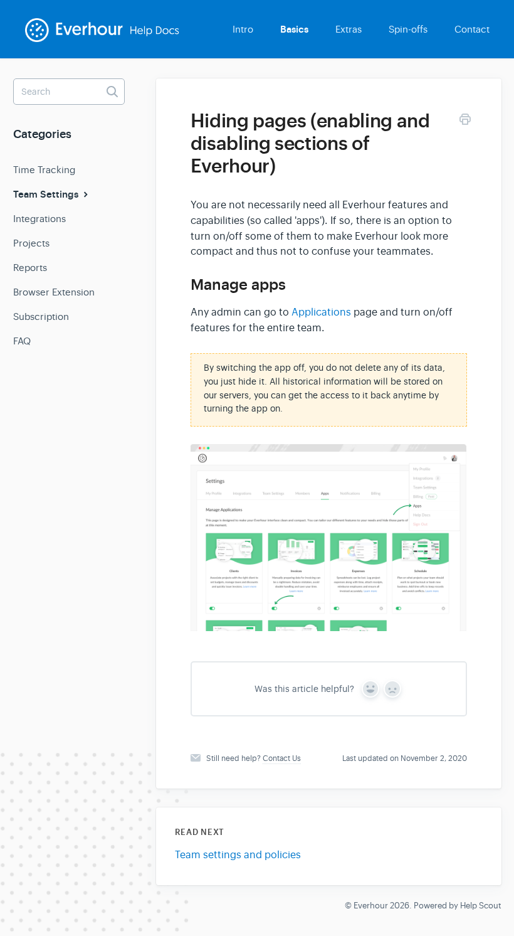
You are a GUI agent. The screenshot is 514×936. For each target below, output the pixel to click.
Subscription (41, 316)
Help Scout (480, 905)
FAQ (22, 341)
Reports (30, 268)
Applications (321, 312)
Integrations (39, 219)
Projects (31, 243)
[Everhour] (110, 38)
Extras (348, 29)
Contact (472, 29)
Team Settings (47, 194)
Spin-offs (408, 29)
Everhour (371, 905)
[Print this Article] (465, 121)
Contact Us (282, 758)
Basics (294, 29)
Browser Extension (54, 292)
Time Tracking (44, 170)
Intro (243, 29)
